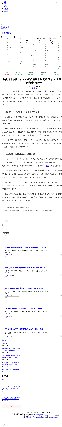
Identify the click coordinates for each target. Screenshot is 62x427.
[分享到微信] (8, 216)
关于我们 (6, 11)
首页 (5, 2)
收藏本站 (7, 27)
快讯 (5, 3)
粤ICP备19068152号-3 (35, 416)
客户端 (54, 38)
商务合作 (6, 10)
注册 (47, 16)
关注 (6, 221)
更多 (3, 379)
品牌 (39, 41)
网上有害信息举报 (38, 414)
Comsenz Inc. (40, 417)
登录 (18, 16)
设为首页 (3, 27)
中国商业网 (21, 207)
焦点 (2, 38)
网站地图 (6, 6)
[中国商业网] (1, 24)
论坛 (5, 5)
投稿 (32, 18)
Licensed (56, 417)
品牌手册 (6, 8)
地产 (52, 43)
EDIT (29, 86)
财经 (27, 41)
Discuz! (52, 417)
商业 (14, 38)
